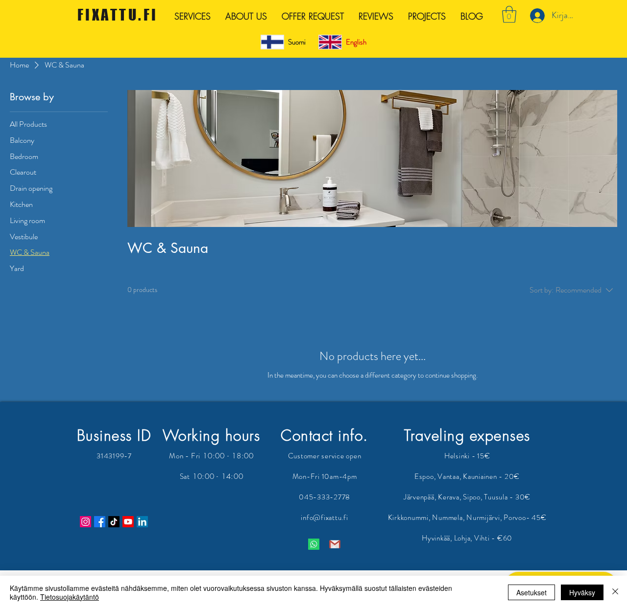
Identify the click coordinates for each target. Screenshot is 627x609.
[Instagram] (85, 521)
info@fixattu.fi (324, 517)
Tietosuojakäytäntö (69, 597)
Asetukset (531, 592)
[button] (509, 14)
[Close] (615, 592)
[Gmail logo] (334, 544)
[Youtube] (128, 521)
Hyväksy (582, 592)
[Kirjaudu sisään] (536, 15)
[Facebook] (99, 521)
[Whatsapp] (313, 544)
